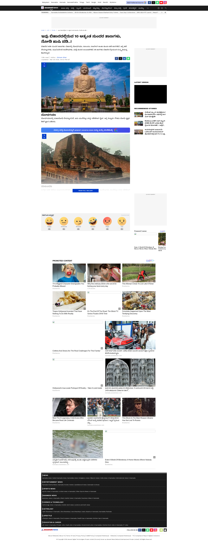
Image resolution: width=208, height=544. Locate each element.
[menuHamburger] (162, 8)
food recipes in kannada (68, 518)
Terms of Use (70, 536)
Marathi (105, 2)
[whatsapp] (157, 2)
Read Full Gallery (86, 190)
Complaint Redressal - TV (125, 536)
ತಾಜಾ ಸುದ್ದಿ (65, 8)
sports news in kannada (50, 491)
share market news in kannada (71, 498)
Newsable (54, 2)
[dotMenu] (148, 8)
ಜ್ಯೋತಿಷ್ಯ (96, 8)
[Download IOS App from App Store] (165, 530)
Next (165, 12)
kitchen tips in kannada (100, 518)
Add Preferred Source (135, 2)
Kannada (62, 2)
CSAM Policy (90, 536)
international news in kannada (125, 478)
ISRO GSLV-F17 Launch (144, 12)
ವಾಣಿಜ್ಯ (141, 8)
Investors (157, 536)
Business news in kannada (50, 498)
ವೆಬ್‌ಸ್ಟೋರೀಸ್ (107, 8)
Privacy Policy (80, 536)
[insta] (165, 2)
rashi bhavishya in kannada (50, 511)
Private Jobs (61, 525)
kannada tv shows (93, 485)
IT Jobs (125, 525)
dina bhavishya (65, 511)
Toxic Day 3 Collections (127, 12)
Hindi (99, 2)
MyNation (113, 2)
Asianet (49, 529)
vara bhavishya (76, 511)
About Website (53, 536)
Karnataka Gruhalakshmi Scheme (62, 12)
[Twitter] (153, 2)
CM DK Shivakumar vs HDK (83, 12)
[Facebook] (149, 2)
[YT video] (161, 2)
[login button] (159, 8)
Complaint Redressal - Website (105, 536)
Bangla (93, 2)
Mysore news (95, 478)
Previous (162, 12)
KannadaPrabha (72, 2)
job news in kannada (49, 525)
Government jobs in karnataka (92, 525)
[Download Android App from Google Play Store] (161, 530)
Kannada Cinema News (49, 485)
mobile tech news (68, 505)
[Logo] (50, 8)
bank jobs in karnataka (73, 525)
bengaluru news (84, 478)
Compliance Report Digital (143, 536)
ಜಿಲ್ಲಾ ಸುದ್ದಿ (117, 8)
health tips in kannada (85, 518)
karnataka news (73, 478)
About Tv (62, 536)
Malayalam (45, 2)
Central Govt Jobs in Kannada (112, 525)
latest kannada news (59, 478)
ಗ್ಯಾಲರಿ (78, 8)
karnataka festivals (105, 511)
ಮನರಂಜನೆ (87, 8)
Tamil (88, 2)
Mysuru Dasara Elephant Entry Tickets (105, 12)
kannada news (47, 478)
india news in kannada (107, 478)
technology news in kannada (51, 505)
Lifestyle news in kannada (50, 518)
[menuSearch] (166, 8)
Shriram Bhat (62, 57)
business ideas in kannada (90, 498)
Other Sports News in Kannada (86, 491)
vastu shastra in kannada (90, 511)
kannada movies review (65, 485)
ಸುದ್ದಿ (72, 8)
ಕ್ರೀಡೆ (125, 8)
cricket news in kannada (67, 491)
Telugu (82, 2)
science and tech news (82, 505)
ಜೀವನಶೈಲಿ (132, 8)
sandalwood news (81, 485)
